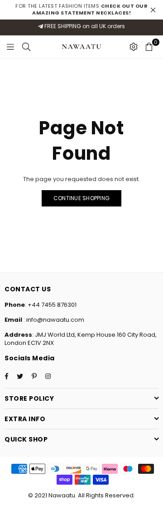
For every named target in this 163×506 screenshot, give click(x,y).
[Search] (26, 47)
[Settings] (133, 47)
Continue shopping (81, 198)
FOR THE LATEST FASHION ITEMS (81, 9)
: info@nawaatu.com (53, 319)
